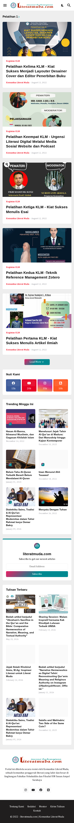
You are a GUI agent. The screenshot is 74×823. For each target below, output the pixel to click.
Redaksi (31, 806)
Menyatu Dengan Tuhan (53, 509)
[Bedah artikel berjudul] (20, 604)
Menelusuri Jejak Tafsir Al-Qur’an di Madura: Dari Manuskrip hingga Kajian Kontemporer (52, 436)
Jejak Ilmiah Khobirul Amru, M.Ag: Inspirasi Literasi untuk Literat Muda (18, 672)
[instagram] (26, 790)
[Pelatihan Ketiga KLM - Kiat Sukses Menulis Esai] (37, 179)
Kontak (37, 811)
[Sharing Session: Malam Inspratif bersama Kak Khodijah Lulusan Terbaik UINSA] (53, 604)
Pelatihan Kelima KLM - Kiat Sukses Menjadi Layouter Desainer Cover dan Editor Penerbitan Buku (36, 71)
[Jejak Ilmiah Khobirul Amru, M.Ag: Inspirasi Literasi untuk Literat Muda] (20, 654)
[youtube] (33, 790)
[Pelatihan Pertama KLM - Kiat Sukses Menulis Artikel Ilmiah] (37, 311)
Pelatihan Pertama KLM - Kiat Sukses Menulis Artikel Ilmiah (32, 340)
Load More (35, 362)
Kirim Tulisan (57, 806)
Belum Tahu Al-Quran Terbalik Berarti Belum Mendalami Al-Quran (19, 475)
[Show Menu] (4, 5)
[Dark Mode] (62, 5)
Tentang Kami (16, 806)
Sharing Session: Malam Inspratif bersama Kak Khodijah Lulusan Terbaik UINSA (53, 621)
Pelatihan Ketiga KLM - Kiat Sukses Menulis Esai (37, 209)
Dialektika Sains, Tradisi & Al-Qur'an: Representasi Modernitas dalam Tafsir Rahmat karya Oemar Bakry (20, 517)
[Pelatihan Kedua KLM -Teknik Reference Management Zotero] (37, 245)
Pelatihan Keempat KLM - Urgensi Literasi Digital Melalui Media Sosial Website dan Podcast (35, 141)
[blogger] (48, 790)
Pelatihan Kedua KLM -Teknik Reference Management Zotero (33, 275)
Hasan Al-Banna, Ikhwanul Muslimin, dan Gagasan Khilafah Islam (20, 434)
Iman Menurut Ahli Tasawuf (49, 473)
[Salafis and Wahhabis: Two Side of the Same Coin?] (53, 707)
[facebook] (41, 790)
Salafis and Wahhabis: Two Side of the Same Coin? (52, 723)
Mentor (43, 806)
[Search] (69, 5)
